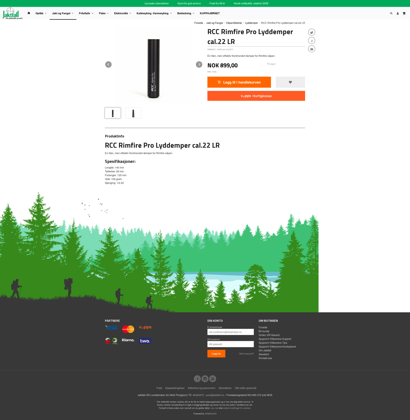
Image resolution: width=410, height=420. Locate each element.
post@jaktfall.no (215, 395)
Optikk (39, 13)
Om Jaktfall (265, 350)
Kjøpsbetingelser (174, 388)
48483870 (198, 395)
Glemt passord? (246, 353)
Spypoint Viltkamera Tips (273, 342)
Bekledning (184, 13)
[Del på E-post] (311, 48)
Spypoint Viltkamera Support (275, 339)
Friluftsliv (84, 13)
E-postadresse (214, 327)
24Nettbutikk (211, 413)
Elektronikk (121, 13)
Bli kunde (264, 331)
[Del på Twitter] (311, 32)
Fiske (102, 13)
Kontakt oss (265, 358)
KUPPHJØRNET (210, 13)
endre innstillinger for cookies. (237, 407)
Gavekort (264, 354)
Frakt (159, 388)
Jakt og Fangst (61, 13)
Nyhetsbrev (225, 388)
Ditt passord (213, 339)
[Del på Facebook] (311, 40)
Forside (198, 23)
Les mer (215, 407)
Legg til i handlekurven (241, 82)
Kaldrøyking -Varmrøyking (152, 13)
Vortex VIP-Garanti (269, 335)
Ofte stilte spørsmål (245, 388)
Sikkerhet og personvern (201, 388)
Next (202, 63)
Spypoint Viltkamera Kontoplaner (277, 346)
